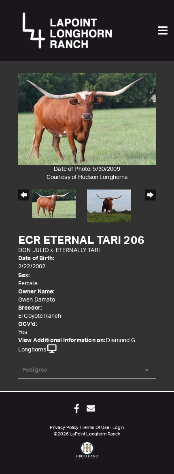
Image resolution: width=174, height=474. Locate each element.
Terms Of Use (96, 427)
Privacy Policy (64, 427)
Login (118, 427)
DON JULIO (33, 250)
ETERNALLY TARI (78, 250)
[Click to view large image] (87, 119)
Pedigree (34, 370)
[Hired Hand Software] (87, 454)
